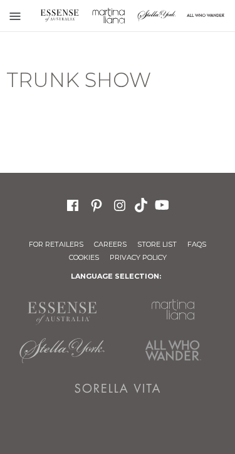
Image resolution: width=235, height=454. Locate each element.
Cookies (84, 257)
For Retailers (56, 244)
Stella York (157, 15)
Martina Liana (108, 15)
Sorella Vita (118, 388)
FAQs (196, 244)
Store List (157, 244)
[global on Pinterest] (96, 203)
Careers (110, 244)
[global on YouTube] (163, 204)
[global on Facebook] (72, 203)
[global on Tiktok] (142, 204)
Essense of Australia (59, 15)
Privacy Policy (138, 257)
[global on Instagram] (119, 203)
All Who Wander (173, 350)
